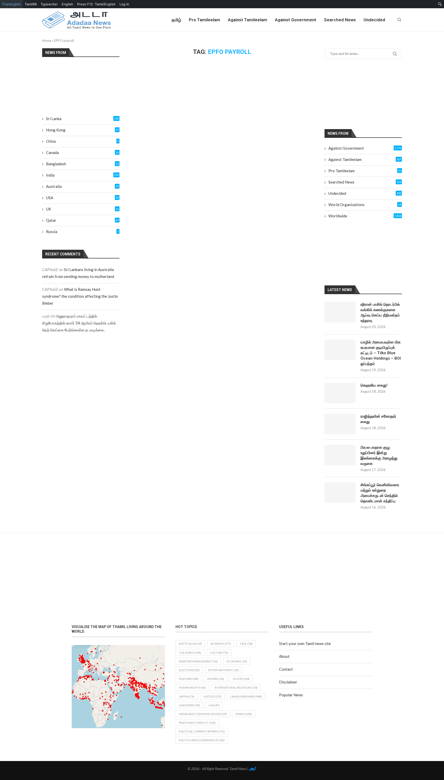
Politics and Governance (202, 740)
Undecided (374, 19)
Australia (82, 186)
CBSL (246, 643)
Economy (237, 661)
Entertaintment (223, 670)
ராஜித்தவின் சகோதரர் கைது (378, 419)
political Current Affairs (202, 731)
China (82, 141)
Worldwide (364, 216)
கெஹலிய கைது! (373, 385)
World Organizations (364, 204)
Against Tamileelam (247, 19)
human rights (192, 687)
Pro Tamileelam (204, 19)
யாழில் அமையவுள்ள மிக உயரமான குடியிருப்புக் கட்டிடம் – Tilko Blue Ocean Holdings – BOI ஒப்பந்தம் (380, 353)
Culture (219, 652)
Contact (286, 669)
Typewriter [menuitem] (49, 4)
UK (82, 209)
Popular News (291, 694)
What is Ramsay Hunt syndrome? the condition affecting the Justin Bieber (80, 296)
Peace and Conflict (197, 722)
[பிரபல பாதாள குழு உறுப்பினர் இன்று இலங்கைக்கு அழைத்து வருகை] (340, 455)
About (284, 656)
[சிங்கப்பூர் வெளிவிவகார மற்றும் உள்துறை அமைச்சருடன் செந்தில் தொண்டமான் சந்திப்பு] (340, 492)
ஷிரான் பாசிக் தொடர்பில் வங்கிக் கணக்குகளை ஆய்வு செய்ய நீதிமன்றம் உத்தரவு (380, 312)
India (82, 175)
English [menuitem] (67, 4)
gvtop (241, 678)
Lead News (189, 705)
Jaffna (187, 696)
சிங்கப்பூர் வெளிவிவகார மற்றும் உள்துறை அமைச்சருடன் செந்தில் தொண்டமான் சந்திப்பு (379, 493)
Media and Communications (203, 714)
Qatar (82, 220)
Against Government (295, 19)
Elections (189, 670)
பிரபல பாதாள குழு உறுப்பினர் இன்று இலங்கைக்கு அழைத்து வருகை (378, 455)
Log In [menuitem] (124, 4)
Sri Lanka (82, 118)
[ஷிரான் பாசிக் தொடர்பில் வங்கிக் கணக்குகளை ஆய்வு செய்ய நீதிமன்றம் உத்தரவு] (340, 312)
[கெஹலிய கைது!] (340, 393)
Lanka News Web (246, 696)
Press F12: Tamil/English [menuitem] (96, 4)
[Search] (399, 19)
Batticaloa (190, 643)
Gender (215, 678)
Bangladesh (82, 163)
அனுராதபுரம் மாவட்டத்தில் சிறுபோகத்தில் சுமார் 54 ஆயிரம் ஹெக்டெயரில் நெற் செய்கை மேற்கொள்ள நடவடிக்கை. (79, 323)
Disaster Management (198, 661)
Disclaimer (288, 682)
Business (221, 643)
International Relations (236, 687)
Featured (188, 678)
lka (214, 705)
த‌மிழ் (176, 19)
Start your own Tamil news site (305, 643)
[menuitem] (440, 4)
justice (212, 696)
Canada (82, 152)
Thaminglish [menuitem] (11, 4)
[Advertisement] (369, 93)
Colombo (190, 652)
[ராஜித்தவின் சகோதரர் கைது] (340, 424)
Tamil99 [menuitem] (31, 4)
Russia (82, 231)
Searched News (340, 19)
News (243, 714)
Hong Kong (82, 130)
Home (46, 40)
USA (82, 197)
